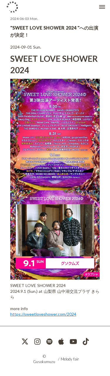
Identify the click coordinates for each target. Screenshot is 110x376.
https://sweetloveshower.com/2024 (43, 314)
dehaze (102, 7)
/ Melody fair (68, 359)
